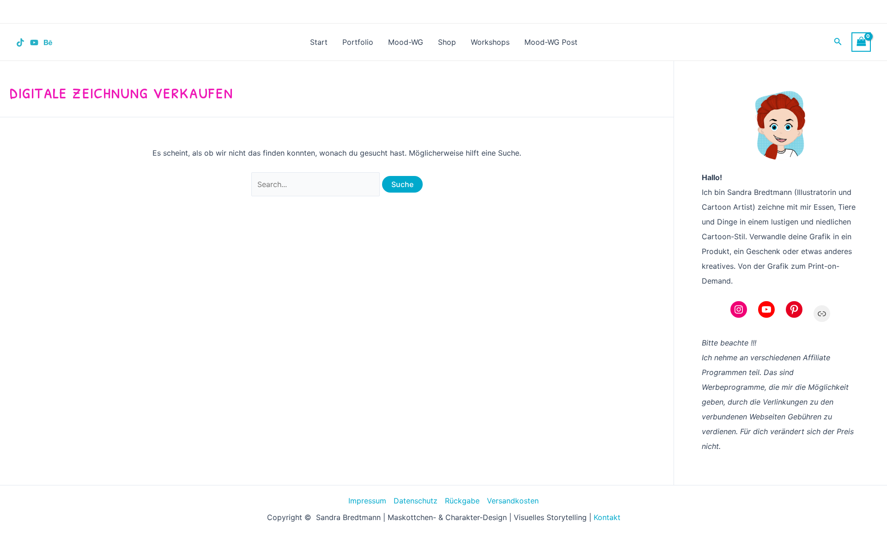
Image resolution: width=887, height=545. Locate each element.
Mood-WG (405, 42)
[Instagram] (738, 309)
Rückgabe (462, 500)
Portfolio (357, 42)
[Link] (822, 313)
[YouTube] (34, 42)
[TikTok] (20, 42)
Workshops (490, 42)
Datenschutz (415, 500)
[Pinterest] (794, 309)
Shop (447, 42)
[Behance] (48, 42)
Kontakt (607, 517)
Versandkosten (513, 500)
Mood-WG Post (550, 42)
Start (319, 42)
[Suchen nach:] (316, 184)
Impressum (367, 500)
